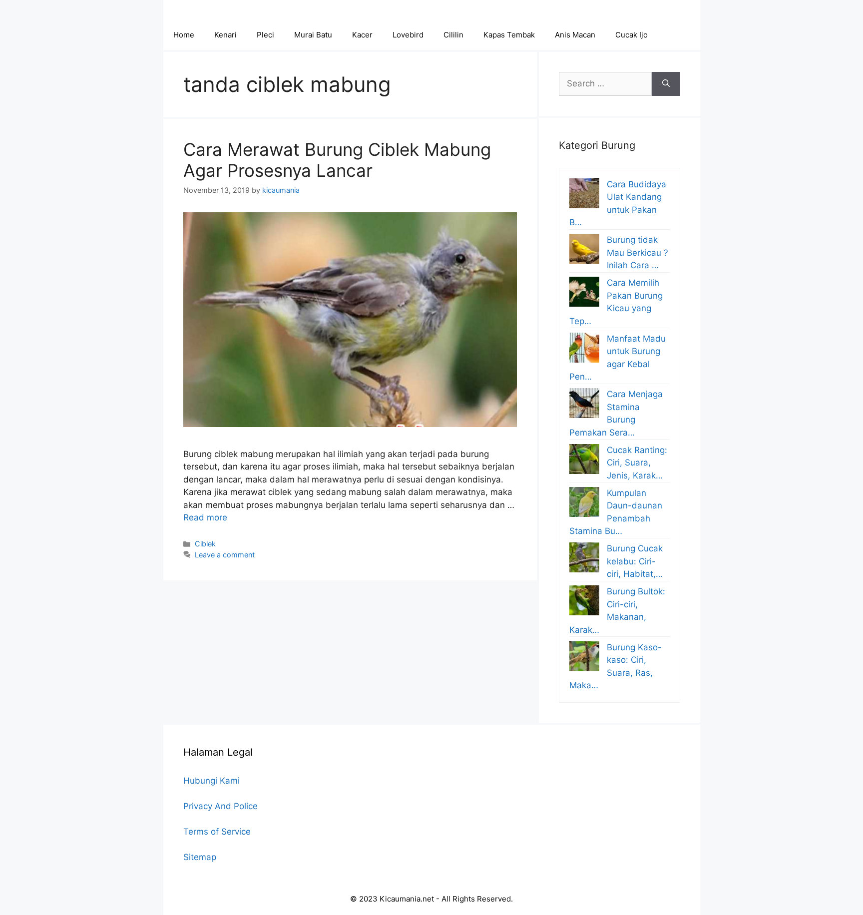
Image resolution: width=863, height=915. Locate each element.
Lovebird (408, 34)
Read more (205, 517)
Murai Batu (313, 34)
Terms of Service (217, 832)
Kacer (362, 34)
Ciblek (205, 543)
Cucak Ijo (631, 34)
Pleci (265, 34)
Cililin (453, 34)
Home (183, 34)
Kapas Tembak (509, 34)
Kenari (225, 34)
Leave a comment (225, 554)
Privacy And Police (220, 806)
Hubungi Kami (211, 781)
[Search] (666, 84)
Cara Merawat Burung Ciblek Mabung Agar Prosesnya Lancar (337, 160)
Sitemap (199, 857)
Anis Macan (575, 34)
